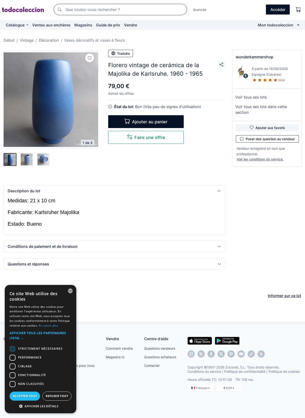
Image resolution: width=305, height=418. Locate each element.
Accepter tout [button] (25, 396)
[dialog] (40, 349)
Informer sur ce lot (284, 295)
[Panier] (298, 9)
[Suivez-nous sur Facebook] (211, 354)
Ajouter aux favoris (270, 128)
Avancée (199, 10)
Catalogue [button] (15, 25)
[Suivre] (89, 58)
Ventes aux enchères (51, 25)
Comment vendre (119, 348)
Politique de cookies (284, 371)
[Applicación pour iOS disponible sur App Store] (200, 340)
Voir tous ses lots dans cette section (261, 109)
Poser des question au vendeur (270, 139)
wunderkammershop (254, 57)
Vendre (130, 25)
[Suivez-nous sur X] (221, 354)
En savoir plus (48, 325)
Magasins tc (115, 357)
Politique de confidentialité (244, 371)
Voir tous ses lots (251, 97)
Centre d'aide (156, 338)
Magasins (83, 25)
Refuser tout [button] (57, 396)
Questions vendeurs (159, 348)
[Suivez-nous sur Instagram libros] (201, 354)
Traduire (123, 53)
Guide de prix (108, 25)
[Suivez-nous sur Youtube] (241, 354)
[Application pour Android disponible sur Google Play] (227, 340)
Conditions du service (204, 371)
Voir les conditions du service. (260, 159)
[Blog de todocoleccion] (261, 354)
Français (202, 388)
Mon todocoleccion (275, 25)
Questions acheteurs (160, 357)
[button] (114, 191)
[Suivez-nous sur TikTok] (251, 354)
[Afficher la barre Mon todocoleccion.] (298, 25)
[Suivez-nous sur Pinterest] (231, 354)
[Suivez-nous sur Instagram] (191, 354)
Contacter (152, 365)
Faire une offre (149, 137)
